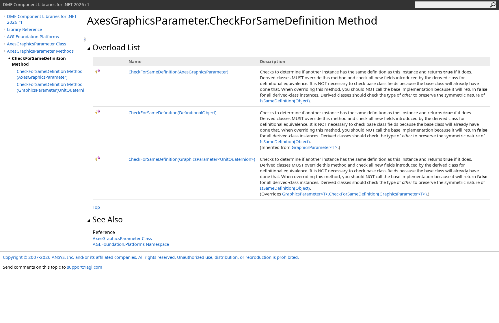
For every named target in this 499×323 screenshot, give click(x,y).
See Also (107, 219)
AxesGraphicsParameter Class (36, 44)
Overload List (116, 47)
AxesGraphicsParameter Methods (40, 51)
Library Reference (24, 29)
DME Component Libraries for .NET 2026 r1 (42, 19)
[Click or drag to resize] (85, 39)
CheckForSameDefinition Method (39, 61)
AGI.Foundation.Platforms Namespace (131, 244)
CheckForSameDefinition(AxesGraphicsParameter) (178, 72)
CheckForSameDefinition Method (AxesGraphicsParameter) (50, 74)
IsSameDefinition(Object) (285, 101)
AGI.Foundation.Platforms (33, 36)
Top (96, 207)
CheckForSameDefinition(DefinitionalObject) (173, 112)
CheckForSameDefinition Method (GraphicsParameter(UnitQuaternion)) (50, 87)
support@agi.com (84, 267)
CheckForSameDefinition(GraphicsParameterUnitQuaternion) (192, 159)
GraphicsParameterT (315, 147)
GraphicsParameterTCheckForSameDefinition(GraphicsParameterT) (354, 194)
